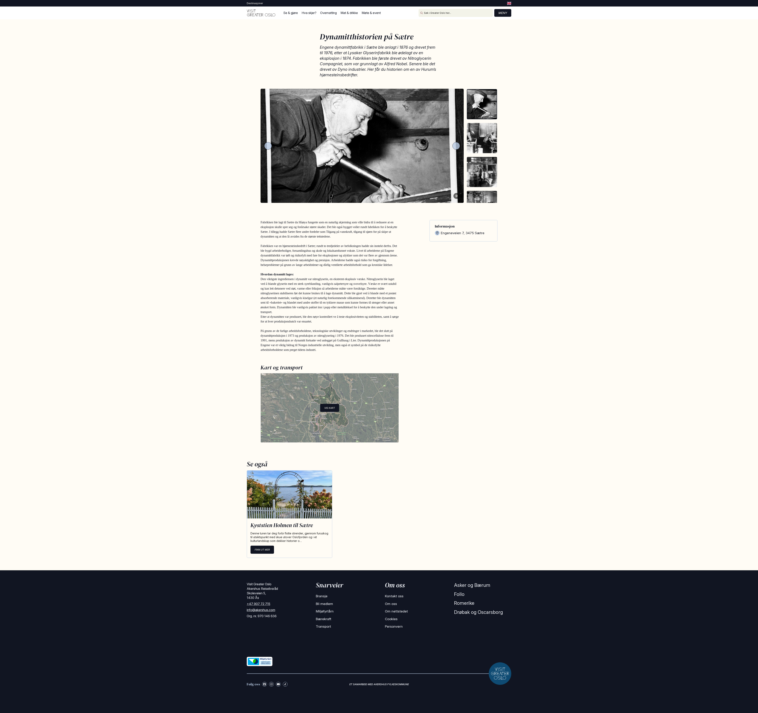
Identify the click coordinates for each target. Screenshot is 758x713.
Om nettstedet (396, 611)
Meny (502, 13)
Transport (323, 626)
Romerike (464, 603)
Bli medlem (324, 604)
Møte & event (371, 13)
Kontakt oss (394, 596)
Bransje (321, 596)
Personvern (394, 626)
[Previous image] (268, 146)
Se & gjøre (290, 13)
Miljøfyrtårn (325, 611)
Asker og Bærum (472, 585)
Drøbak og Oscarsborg (478, 612)
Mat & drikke (349, 13)
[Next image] (456, 146)
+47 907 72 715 (258, 604)
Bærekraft (323, 619)
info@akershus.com (261, 610)
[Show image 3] (481, 172)
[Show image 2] (481, 138)
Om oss (391, 604)
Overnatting (328, 13)
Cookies (391, 619)
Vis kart (329, 407)
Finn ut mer (262, 549)
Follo (459, 594)
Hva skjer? (309, 13)
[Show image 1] (481, 104)
